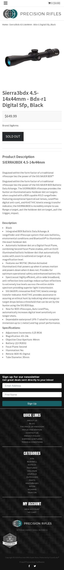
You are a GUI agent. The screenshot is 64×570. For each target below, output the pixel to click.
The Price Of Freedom (32, 426)
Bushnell (32, 461)
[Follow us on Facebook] (29, 566)
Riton (32, 486)
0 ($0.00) (55, 3)
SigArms (14, 125)
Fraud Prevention (32, 430)
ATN (32, 458)
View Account (32, 509)
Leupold (32, 474)
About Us (32, 420)
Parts (32, 480)
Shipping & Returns (32, 439)
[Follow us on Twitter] (34, 566)
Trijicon (32, 492)
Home (5, 24)
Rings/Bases (32, 483)
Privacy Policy (32, 436)
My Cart (32, 512)
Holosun (32, 471)
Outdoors (32, 477)
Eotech (32, 465)
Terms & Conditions (32, 442)
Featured (32, 468)
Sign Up (32, 403)
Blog (32, 423)
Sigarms (32, 489)
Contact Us (32, 433)
